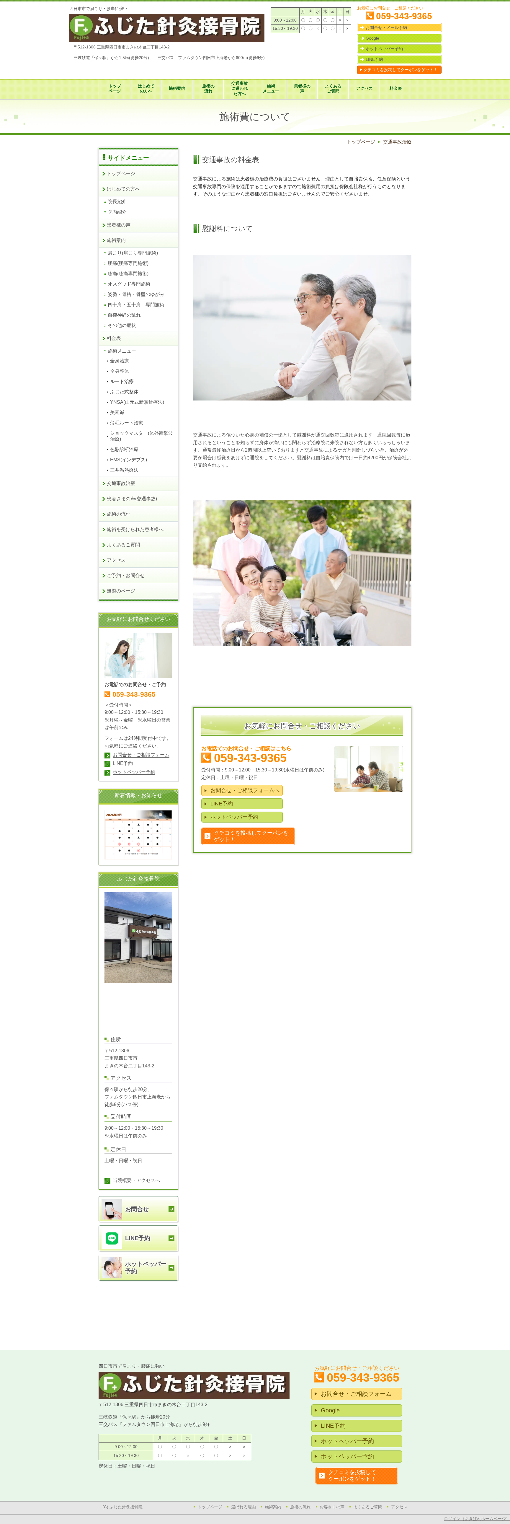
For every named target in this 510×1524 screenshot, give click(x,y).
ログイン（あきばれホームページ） (477, 1518)
